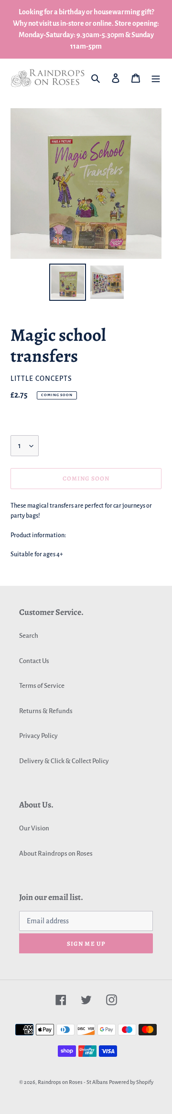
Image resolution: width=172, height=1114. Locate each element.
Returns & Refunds (46, 711)
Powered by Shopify (131, 1082)
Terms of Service (41, 685)
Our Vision (34, 828)
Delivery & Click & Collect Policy (64, 761)
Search (28, 635)
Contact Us (34, 660)
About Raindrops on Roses (56, 853)
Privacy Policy (38, 735)
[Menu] (156, 78)
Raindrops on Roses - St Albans (73, 1082)
